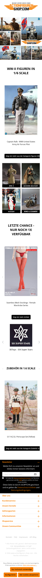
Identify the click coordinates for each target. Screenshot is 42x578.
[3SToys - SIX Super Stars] (21, 335)
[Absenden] (35, 474)
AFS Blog (33, 537)
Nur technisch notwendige (22, 569)
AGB (20, 480)
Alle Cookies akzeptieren (28, 575)
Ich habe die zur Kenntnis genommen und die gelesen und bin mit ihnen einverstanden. (22, 480)
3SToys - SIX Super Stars (21, 349)
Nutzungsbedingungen (20, 490)
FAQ (15, 537)
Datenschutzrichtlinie (26, 487)
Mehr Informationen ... (30, 565)
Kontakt (9, 537)
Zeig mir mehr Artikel (21, 317)
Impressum (23, 537)
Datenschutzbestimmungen (22, 478)
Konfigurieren (10, 575)
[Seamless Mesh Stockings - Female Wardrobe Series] (21, 271)
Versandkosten (19, 546)
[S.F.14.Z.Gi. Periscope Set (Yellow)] (21, 405)
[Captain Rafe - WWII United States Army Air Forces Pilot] (21, 110)
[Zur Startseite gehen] (21, 6)
